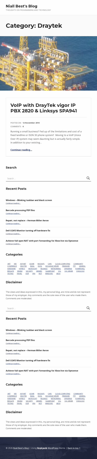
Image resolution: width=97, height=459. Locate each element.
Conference (12, 266)
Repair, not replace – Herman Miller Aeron (27, 220)
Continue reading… (21, 149)
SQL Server (69, 271)
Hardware (11, 269)
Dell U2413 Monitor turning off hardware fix (28, 230)
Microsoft (32, 269)
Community (78, 264)
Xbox (58, 274)
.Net (8, 264)
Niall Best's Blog (21, 6)
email (32, 266)
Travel (19, 274)
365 (15, 264)
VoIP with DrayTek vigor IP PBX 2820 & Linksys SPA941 (43, 108)
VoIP (27, 274)
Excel (40, 266)
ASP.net (23, 264)
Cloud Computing (62, 264)
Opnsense (68, 269)
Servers (39, 271)
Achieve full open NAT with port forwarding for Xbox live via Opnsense (42, 240)
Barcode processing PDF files (20, 210)
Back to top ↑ (74, 448)
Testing (10, 274)
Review (19, 271)
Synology (80, 271)
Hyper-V (22, 269)
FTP (74, 266)
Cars (50, 264)
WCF (40, 274)
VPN (33, 274)
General (82, 266)
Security (29, 271)
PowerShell (80, 269)
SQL (59, 271)
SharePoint (50, 271)
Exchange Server (52, 266)
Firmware (66, 266)
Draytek (23, 266)
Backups (41, 264)
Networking (56, 269)
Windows (49, 274)
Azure (31, 264)
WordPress (53, 448)
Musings (44, 269)
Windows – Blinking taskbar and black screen (29, 200)
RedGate (10, 271)
